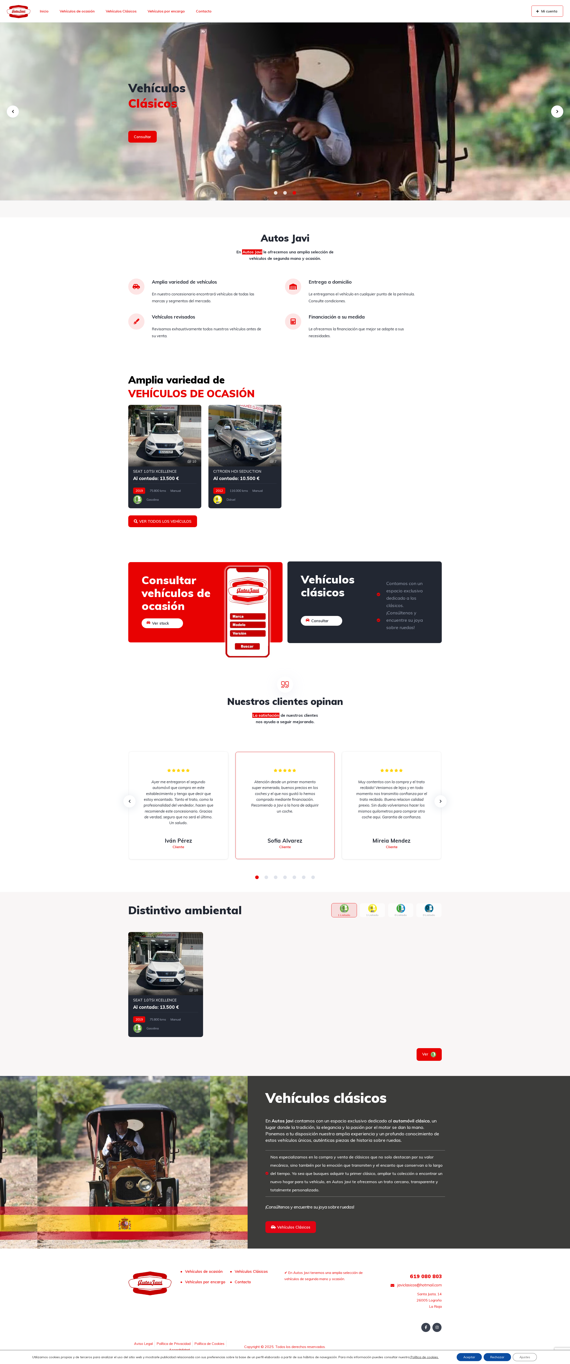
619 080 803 (426, 1276)
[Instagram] (437, 1327)
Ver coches (144, 144)
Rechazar (497, 1357)
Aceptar (469, 1357)
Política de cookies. (424, 1357)
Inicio (44, 11)
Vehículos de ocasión (77, 11)
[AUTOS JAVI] (285, 111)
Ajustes (524, 1357)
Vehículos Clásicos (121, 11)
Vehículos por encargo (166, 11)
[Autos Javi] (19, 11)
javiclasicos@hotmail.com (419, 1285)
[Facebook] (425, 1327)
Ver (431, 1054)
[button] (275, 193)
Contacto (204, 11)
